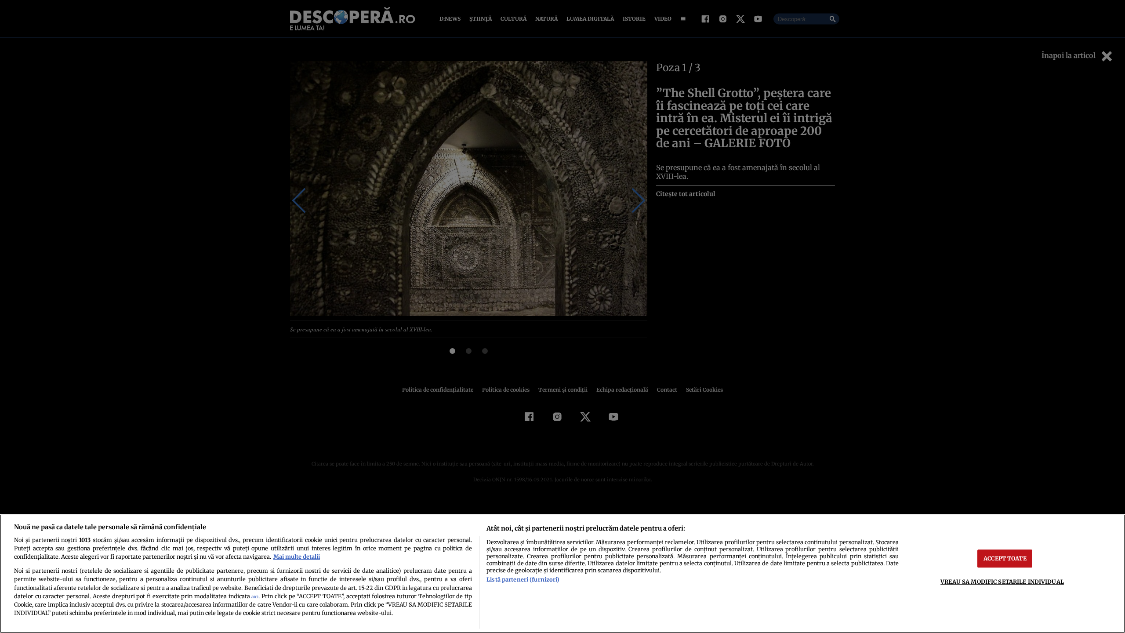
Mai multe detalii (296, 556)
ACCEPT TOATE (1005, 558)
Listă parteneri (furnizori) (522, 579)
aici (254, 597)
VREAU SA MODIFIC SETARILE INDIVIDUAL (1002, 581)
